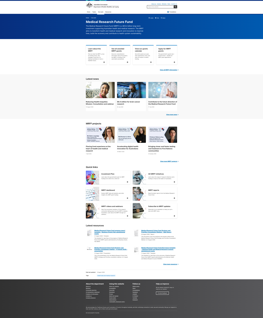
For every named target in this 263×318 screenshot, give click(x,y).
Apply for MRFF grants (164, 50)
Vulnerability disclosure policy (117, 301)
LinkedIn (135, 294)
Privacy (111, 294)
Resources (108, 12)
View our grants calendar (141, 50)
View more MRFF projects (168, 161)
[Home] (102, 5)
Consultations (136, 290)
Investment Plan (107, 174)
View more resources (170, 264)
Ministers (164, 4)
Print (158, 18)
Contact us (174, 4)
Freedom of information (92, 294)
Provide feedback (162, 293)
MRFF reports (153, 190)
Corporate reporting (91, 290)
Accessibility (112, 288)
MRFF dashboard (108, 190)
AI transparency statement (93, 292)
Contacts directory (91, 298)
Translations (172, 12)
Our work (100, 12)
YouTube (135, 298)
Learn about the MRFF (94, 50)
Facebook (135, 292)
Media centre (136, 286)
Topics (94, 12)
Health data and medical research (106, 275)
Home (88, 12)
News (168, 4)
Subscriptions (112, 299)
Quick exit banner (113, 296)
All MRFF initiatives (156, 174)
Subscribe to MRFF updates (159, 206)
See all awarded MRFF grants (118, 50)
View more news (171, 114)
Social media (112, 298)
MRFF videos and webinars (112, 206)
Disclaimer (112, 292)
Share (163, 18)
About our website (114, 286)
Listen (151, 18)
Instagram (135, 299)
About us (153, 4)
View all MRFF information (168, 70)
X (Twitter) (135, 296)
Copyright (111, 290)
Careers (159, 4)
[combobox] (160, 6)
